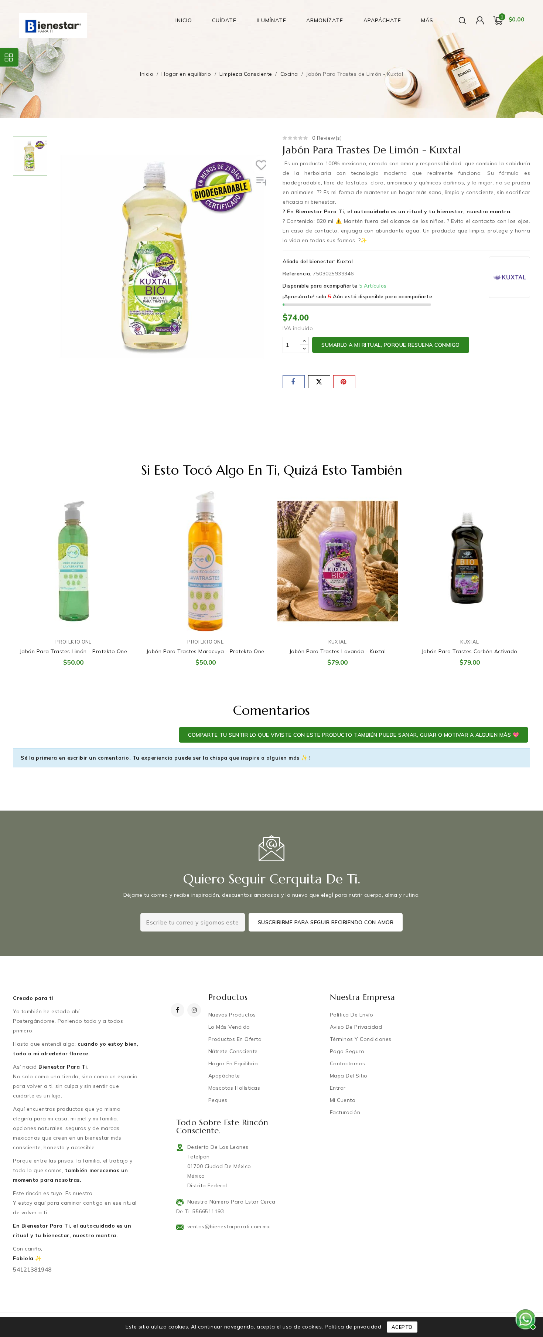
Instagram (195, 1010)
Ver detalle (123, 505)
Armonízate (324, 20)
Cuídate (224, 20)
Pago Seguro (347, 1051)
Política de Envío (351, 1014)
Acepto (402, 1327)
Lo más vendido (229, 1027)
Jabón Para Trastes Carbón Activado (470, 651)
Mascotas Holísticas (234, 1088)
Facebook (178, 1010)
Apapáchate (382, 20)
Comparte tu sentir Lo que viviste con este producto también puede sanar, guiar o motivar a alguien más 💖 (353, 735)
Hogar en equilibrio (233, 1063)
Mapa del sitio (349, 1075)
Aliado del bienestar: (309, 261)
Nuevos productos (232, 1014)
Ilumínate (271, 20)
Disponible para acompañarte (320, 285)
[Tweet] (319, 382)
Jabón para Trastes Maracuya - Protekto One (205, 651)
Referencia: (297, 273)
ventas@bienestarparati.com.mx (228, 1226)
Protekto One (73, 642)
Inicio (183, 20)
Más (427, 20)
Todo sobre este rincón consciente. (222, 1126)
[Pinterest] (344, 382)
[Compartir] (293, 382)
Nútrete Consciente (233, 1051)
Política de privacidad (353, 1326)
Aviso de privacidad (356, 1027)
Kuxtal (345, 261)
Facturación (345, 1112)
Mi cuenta (343, 1100)
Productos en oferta (235, 1039)
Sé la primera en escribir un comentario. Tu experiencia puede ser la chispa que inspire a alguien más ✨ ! (166, 757)
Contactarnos (347, 1063)
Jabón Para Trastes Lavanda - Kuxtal (338, 651)
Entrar (338, 1088)
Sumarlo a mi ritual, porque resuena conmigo (390, 345)
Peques (218, 1100)
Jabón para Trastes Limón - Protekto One (73, 651)
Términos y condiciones (361, 1039)
